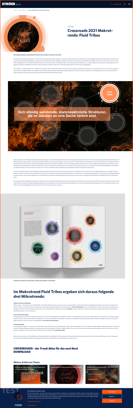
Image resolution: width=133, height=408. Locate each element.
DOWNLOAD (22, 351)
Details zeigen (31, 405)
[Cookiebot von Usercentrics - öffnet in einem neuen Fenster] (18, 405)
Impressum (38, 401)
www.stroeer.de (117, 4)
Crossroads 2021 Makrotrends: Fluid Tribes (38, 10)
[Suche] (124, 4)
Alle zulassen (112, 391)
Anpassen (111, 396)
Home (15, 10)
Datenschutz (31, 401)
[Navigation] (129, 4)
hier (55, 338)
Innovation (22, 10)
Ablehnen (112, 400)
